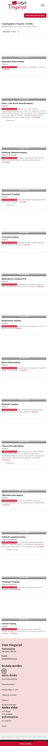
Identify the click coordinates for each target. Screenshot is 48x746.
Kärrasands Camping (11, 194)
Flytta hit (5, 700)
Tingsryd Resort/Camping (13, 446)
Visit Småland (7, 714)
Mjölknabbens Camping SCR (14, 279)
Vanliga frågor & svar (10, 690)
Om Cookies (6, 721)
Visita (4, 726)
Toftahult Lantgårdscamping (14, 537)
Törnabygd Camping (10, 582)
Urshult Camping (9, 624)
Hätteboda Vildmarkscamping (14, 152)
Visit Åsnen (6, 711)
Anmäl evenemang (9, 705)
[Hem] (17, 5)
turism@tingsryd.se (9, 659)
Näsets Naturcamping (11, 362)
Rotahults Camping (10, 404)
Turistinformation (8, 684)
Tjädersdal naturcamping (12, 495)
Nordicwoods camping (11, 321)
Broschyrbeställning (9, 679)
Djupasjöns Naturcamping (13, 62)
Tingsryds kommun (9, 695)
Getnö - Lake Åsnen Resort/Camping (17, 103)
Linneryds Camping (10, 237)
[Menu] (42, 5)
